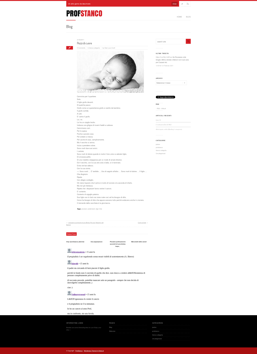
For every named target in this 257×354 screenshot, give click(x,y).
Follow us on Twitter (182, 4)
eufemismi (91, 209)
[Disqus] (107, 281)
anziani (84, 209)
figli (97, 209)
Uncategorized (160, 153)
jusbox (158, 144)
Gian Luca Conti (110, 48)
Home (179, 16)
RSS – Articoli (161, 108)
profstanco (159, 147)
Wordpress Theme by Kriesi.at (94, 351)
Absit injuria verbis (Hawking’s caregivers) (169, 129)
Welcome (112, 331)
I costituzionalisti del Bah (163, 125)
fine (100, 209)
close (175, 4)
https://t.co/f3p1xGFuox (164, 57)
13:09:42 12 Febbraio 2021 (164, 66)
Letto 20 (158, 120)
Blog (188, 16)
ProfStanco (79, 351)
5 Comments (81, 48)
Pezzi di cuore (84, 43)
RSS (188, 4)
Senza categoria (94, 48)
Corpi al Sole (142, 222)
